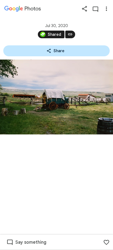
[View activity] (95, 8)
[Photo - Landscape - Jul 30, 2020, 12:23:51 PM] (56, 97)
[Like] (106, 242)
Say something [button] (30, 242)
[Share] (84, 8)
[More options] (106, 8)
